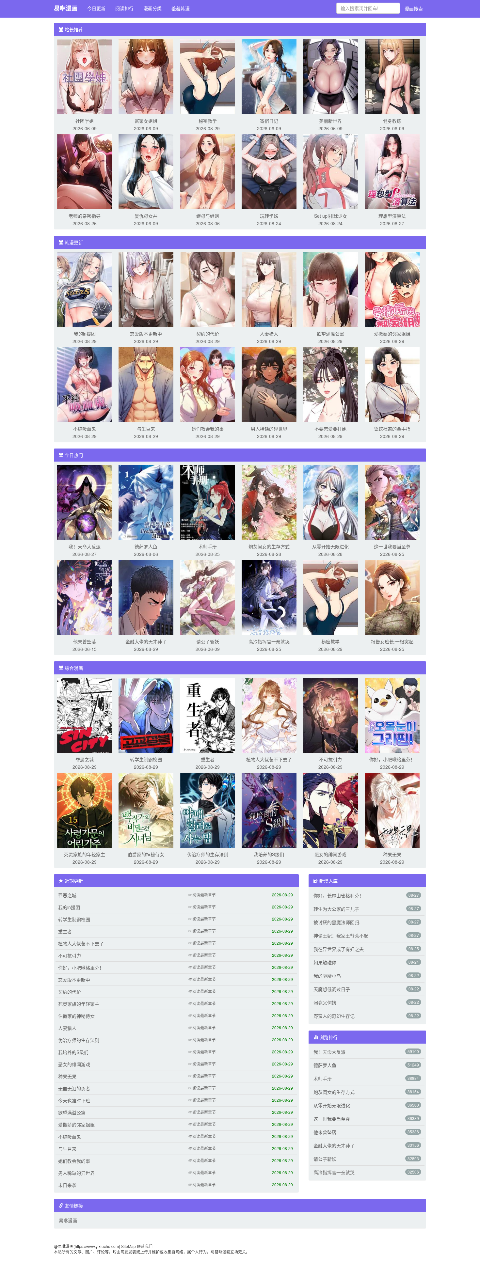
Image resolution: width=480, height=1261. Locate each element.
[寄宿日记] (269, 76)
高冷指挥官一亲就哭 (269, 641)
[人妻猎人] (269, 289)
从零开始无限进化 (330, 546)
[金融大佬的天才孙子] (146, 596)
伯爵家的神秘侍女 (146, 854)
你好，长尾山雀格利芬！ (338, 895)
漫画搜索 (414, 8)
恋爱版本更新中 (146, 333)
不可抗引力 (330, 759)
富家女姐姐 (146, 121)
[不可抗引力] (330, 714)
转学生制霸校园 (146, 759)
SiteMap (128, 1246)
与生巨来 (146, 428)
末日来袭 (67, 1185)
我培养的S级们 (269, 854)
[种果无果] (392, 809)
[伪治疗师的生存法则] (207, 809)
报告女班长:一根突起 (392, 641)
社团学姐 (84, 121)
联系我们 (144, 1246)
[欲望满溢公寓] (330, 289)
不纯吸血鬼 (84, 428)
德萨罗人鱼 (146, 546)
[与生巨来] (146, 384)
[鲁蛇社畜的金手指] (392, 384)
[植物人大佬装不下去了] (269, 714)
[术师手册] (207, 501)
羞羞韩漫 (180, 8)
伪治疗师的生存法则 (207, 854)
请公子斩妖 (207, 641)
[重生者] (207, 714)
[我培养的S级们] (269, 809)
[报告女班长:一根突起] (392, 596)
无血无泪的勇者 (74, 1088)
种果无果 (392, 854)
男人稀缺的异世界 (269, 428)
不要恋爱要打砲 (330, 428)
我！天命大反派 (85, 546)
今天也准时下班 (74, 1100)
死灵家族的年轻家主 (84, 854)
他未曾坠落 (84, 641)
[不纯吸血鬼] (84, 384)
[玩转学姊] (269, 171)
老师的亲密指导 (85, 216)
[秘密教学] (207, 76)
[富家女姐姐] (146, 76)
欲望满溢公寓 (330, 333)
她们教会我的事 (208, 428)
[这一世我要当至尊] (392, 501)
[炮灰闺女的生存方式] (269, 501)
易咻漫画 (65, 8)
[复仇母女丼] (146, 171)
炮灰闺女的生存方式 (269, 546)
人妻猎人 (269, 333)
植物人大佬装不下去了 (269, 759)
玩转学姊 (269, 216)
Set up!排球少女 (330, 216)
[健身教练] (392, 76)
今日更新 (96, 8)
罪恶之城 (84, 759)
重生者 (208, 759)
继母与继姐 (207, 216)
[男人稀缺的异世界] (269, 384)
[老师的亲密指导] (84, 171)
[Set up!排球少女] (330, 171)
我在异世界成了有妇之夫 (338, 949)
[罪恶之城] (84, 714)
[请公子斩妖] (207, 596)
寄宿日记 (269, 121)
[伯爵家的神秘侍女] (146, 809)
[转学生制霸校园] (146, 714)
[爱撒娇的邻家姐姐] (392, 289)
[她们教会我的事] (207, 384)
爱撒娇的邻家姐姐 (392, 333)
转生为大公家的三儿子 (336, 909)
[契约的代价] (207, 289)
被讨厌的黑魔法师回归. (336, 922)
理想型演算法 (392, 216)
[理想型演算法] (392, 171)
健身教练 (392, 121)
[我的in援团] (84, 289)
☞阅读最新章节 (202, 894)
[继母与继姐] (207, 171)
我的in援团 (85, 333)
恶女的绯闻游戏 (330, 854)
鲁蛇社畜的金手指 (392, 428)
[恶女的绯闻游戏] (330, 809)
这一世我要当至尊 (392, 546)
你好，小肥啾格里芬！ (392, 759)
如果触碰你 (324, 962)
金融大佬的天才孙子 (146, 641)
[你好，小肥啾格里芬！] (392, 714)
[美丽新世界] (330, 76)
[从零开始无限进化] (330, 501)
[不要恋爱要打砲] (330, 384)
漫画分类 (152, 8)
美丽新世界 (330, 121)
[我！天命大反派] (84, 501)
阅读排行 (124, 8)
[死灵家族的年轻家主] (84, 809)
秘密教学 (208, 121)
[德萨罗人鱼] (146, 501)
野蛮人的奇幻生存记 (334, 1016)
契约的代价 (207, 333)
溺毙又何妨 (324, 1002)
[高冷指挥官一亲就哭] (269, 596)
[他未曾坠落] (84, 596)
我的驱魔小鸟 (327, 975)
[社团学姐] (84, 76)
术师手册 (208, 546)
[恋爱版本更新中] (146, 289)
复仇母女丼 (146, 216)
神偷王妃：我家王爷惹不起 (340, 935)
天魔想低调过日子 (331, 989)
